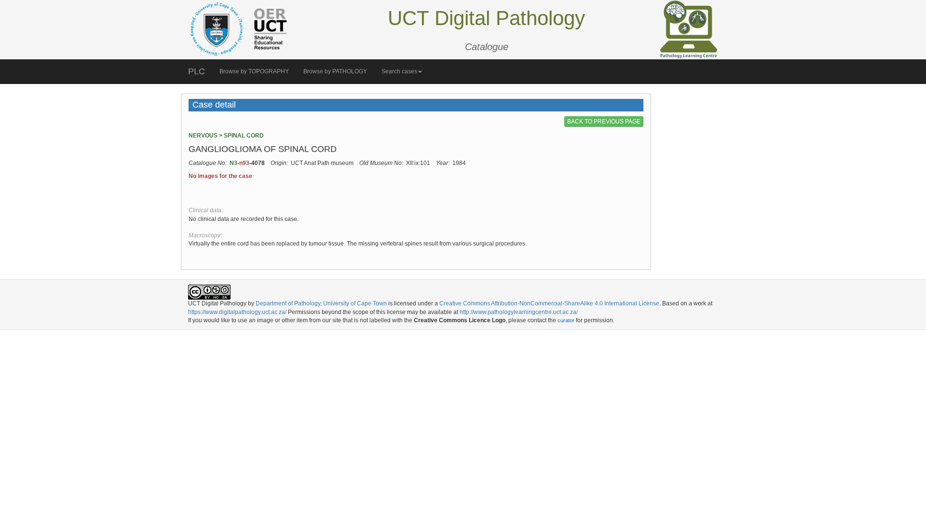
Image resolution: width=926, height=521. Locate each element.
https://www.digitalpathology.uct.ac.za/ (237, 312)
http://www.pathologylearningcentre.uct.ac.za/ (519, 312)
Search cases (399, 71)
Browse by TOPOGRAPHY (254, 71)
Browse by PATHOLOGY (335, 71)
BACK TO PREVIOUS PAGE (603, 121)
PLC (196, 71)
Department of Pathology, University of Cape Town (321, 303)
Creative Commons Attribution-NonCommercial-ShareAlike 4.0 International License (549, 303)
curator (566, 320)
